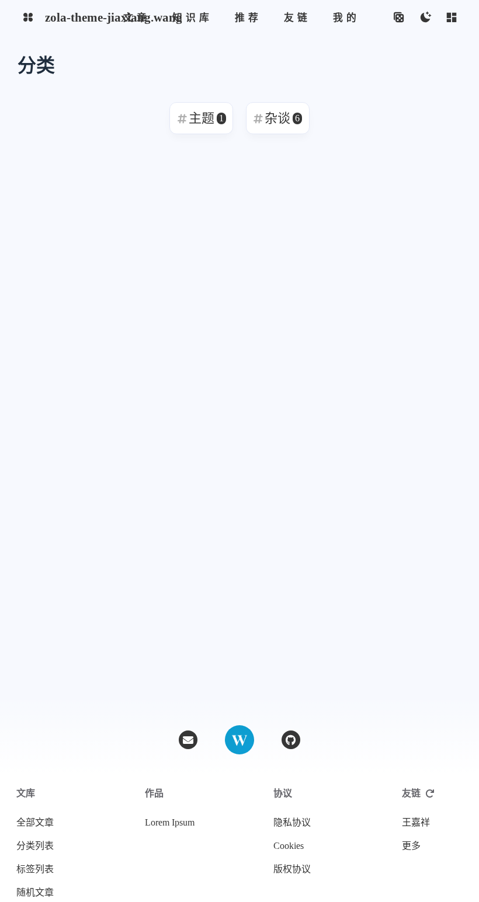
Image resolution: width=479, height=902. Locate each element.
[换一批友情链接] (430, 793)
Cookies (288, 846)
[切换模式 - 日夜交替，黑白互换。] (425, 18)
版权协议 (292, 869)
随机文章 (35, 892)
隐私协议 (292, 822)
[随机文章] (398, 18)
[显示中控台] (451, 18)
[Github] (291, 739)
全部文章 (35, 822)
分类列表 (35, 846)
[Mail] (188, 739)
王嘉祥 (416, 822)
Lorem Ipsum (170, 822)
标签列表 (35, 869)
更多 (411, 846)
